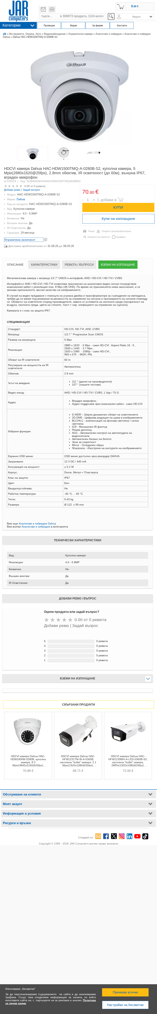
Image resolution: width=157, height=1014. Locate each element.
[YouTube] (137, 836)
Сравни (120, 236)
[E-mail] (98, 836)
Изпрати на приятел (98, 237)
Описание (15, 264)
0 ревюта (39, 186)
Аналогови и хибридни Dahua (37, 523)
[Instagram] (121, 836)
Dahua (21, 199)
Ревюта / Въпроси (79, 264)
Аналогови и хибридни (109, 33)
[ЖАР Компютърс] (18, 11)
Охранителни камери (80, 33)
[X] (113, 836)
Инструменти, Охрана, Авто (25, 33)
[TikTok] (145, 836)
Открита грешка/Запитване (116, 231)
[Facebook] (106, 836)
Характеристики (44, 264)
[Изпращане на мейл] (43, 9)
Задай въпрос (31, 189)
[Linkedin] (129, 836)
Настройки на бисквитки (125, 1005)
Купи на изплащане (118, 219)
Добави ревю (12, 189)
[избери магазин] (52, 9)
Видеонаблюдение (54, 33)
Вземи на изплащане (118, 264)
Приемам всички (125, 992)
